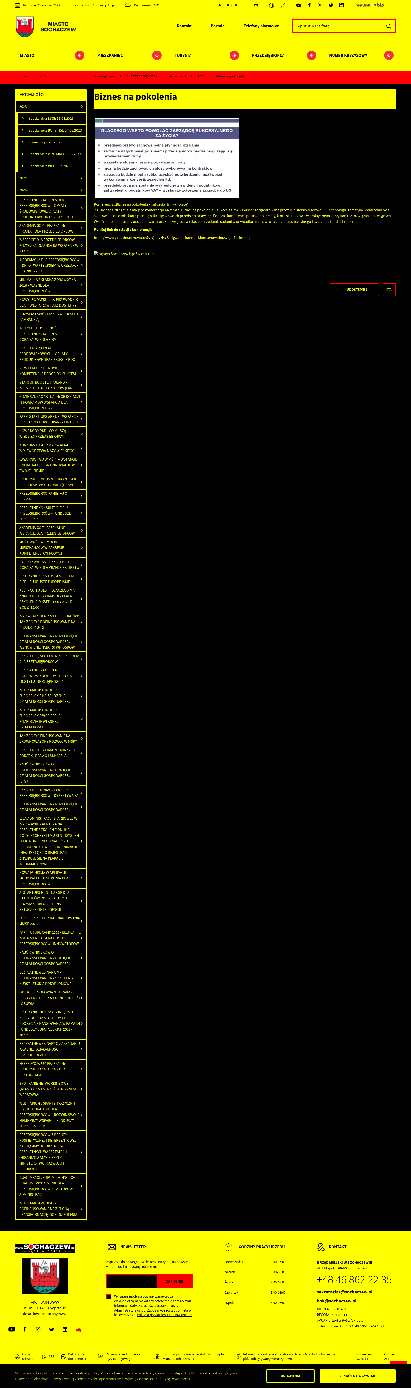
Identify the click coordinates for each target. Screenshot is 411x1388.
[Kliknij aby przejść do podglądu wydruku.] (389, 289)
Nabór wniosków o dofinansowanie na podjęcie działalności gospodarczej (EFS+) (45, 773)
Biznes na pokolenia (44, 142)
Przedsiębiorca (268, 55)
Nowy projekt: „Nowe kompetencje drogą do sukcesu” (49, 371)
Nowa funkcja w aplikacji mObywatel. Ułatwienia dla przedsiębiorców (43, 878)
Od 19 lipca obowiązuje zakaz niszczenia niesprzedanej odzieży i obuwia (49, 998)
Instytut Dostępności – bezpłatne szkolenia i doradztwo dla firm (40, 334)
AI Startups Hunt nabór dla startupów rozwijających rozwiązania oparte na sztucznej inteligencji (44, 901)
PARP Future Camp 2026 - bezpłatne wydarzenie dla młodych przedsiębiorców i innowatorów (50, 938)
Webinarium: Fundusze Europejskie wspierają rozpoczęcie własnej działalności (40, 719)
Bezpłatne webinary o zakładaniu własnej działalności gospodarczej (49, 1049)
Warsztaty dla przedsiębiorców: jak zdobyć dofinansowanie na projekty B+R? (49, 622)
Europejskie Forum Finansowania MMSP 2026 (49, 921)
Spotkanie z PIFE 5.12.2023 (49, 166)
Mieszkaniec (110, 55)
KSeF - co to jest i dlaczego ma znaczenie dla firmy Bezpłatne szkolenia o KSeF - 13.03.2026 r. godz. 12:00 (47, 599)
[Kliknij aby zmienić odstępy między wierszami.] (238, 6)
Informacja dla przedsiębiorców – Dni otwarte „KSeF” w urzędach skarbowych (49, 265)
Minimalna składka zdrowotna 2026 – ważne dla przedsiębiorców (47, 285)
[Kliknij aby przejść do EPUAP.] (362, 5)
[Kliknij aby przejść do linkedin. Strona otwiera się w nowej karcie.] (341, 5)
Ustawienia (290, 1376)
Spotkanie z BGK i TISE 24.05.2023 (55, 130)
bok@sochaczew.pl (337, 1301)
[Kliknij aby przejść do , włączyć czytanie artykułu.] (116, 111)
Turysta (183, 55)
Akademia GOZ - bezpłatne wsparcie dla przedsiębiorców (47, 530)
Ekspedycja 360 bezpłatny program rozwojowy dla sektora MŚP (42, 1069)
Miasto (27, 55)
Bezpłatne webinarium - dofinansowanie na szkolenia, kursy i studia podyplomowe (46, 978)
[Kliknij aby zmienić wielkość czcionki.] (220, 6)
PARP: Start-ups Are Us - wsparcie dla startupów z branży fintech (48, 419)
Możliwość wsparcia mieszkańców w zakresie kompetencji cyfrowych (41, 548)
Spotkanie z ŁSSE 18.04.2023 (51, 118)
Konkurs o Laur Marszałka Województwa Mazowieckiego (47, 448)
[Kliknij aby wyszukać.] (388, 26)
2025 (23, 189)
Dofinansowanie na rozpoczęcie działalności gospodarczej (48, 807)
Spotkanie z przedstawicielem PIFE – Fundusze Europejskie (46, 579)
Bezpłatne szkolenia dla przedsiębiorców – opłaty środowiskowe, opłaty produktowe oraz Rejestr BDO (47, 208)
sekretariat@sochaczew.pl (344, 1292)
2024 (23, 178)
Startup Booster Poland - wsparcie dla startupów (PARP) (47, 385)
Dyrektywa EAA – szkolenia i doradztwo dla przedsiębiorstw (49, 565)
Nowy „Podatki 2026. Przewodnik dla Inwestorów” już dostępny (48, 302)
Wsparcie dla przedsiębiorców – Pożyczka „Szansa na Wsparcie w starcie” (48, 246)
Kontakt (184, 26)
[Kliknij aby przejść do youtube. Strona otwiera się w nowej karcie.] (298, 5)
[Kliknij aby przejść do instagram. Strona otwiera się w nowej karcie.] (320, 5)
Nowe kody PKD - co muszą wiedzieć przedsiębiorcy (42, 433)
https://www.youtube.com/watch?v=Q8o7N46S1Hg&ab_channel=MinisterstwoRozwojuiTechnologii (173, 237)
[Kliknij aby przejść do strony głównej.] (45, 27)
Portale (218, 26)
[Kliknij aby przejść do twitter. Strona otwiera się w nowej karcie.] (330, 5)
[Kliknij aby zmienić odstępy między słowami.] (247, 6)
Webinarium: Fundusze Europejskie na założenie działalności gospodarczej (44, 696)
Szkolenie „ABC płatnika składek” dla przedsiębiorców (49, 659)
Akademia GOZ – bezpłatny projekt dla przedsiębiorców (46, 228)
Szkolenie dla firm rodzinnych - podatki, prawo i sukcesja (48, 753)
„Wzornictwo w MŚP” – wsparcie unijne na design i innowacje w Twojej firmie (48, 465)
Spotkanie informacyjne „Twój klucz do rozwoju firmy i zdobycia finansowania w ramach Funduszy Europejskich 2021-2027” (49, 1023)
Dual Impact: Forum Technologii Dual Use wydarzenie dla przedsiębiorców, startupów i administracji (48, 1186)
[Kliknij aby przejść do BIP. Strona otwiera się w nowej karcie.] (379, 5)
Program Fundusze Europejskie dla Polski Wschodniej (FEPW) (48, 482)
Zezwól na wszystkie (358, 1376)
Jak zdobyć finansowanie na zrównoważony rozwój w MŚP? (48, 738)
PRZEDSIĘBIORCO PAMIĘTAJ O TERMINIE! (43, 496)
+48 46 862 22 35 (354, 1280)
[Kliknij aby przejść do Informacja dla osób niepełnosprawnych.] (284, 5)
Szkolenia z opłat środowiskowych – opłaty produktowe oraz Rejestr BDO (47, 354)
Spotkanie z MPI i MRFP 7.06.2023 (54, 154)
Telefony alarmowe (261, 26)
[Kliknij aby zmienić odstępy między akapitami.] (255, 6)
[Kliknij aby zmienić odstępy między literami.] (229, 6)
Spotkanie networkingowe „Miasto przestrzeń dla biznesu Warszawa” (48, 1089)
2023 (43, 76)
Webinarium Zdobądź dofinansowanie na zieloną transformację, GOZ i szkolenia (48, 1209)
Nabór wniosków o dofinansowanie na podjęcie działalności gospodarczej (45, 958)
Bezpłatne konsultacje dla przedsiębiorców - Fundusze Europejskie (45, 513)
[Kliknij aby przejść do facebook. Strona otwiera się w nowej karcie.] (309, 5)
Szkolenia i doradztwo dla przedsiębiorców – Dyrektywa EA (48, 793)
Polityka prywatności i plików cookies (164, 1314)
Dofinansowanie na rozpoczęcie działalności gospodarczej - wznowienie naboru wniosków (48, 642)
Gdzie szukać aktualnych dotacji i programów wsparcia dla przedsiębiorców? (49, 402)
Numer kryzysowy (348, 55)
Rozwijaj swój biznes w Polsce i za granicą (48, 317)
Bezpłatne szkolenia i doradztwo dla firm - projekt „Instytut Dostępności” (46, 676)
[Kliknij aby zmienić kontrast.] (271, 5)
